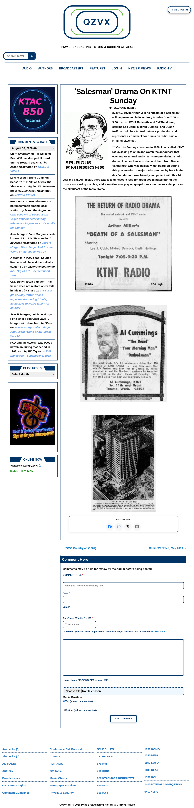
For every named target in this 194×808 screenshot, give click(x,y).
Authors (7, 771)
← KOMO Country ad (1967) (78, 548)
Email (66, 607)
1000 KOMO (152, 749)
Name (66, 593)
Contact (55, 756)
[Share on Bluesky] (118, 526)
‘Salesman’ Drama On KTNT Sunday (123, 96)
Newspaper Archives (63, 785)
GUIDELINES (158, 631)
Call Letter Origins (14, 785)
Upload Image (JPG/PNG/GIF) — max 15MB (86, 680)
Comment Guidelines (16, 792)
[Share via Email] (137, 526)
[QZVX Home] (32, 109)
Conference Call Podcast (66, 749)
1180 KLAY (151, 770)
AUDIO (27, 68)
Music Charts (58, 778)
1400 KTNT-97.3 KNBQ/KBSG (163, 784)
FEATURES (97, 68)
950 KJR (102, 792)
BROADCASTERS (71, 68)
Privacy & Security (62, 792)
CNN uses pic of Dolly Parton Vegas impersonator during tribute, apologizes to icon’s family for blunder (31, 299)
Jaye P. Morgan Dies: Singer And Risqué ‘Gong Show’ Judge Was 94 (31, 247)
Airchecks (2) (10, 756)
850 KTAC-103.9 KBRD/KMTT (115, 778)
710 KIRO (103, 771)
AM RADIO (9, 763)
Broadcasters (11, 778)
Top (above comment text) (79, 701)
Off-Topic (56, 771)
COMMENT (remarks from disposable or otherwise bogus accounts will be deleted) (115, 631)
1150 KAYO (151, 762)
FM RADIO (56, 763)
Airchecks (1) (10, 749)
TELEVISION (105, 756)
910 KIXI (102, 785)
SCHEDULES (105, 749)
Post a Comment (179, 10)
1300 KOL (150, 777)
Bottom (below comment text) (81, 710)
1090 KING (151, 755)
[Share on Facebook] (109, 526)
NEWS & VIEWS (139, 68)
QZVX (97, 22)
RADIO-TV (164, 68)
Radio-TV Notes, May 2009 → (167, 548)
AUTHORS (45, 68)
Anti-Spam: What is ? (78, 618)
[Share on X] (128, 526)
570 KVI (102, 763)
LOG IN (117, 68)
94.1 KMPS (151, 791)
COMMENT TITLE (73, 575)
